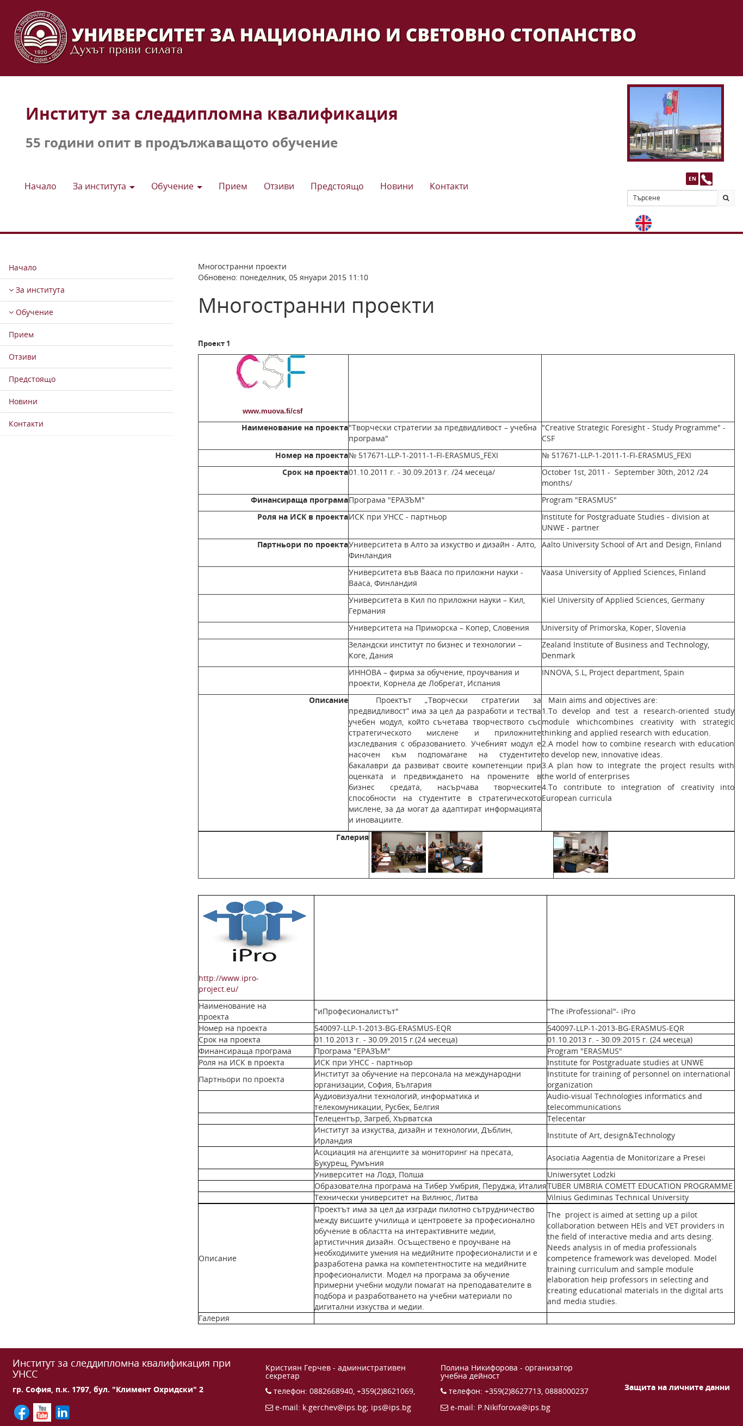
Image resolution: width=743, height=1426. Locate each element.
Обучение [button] (173, 186)
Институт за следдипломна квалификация (212, 113)
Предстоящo (32, 379)
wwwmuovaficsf (272, 411)
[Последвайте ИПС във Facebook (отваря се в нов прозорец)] (23, 1411)
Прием (21, 334)
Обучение (33, 312)
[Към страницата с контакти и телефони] (706, 178)
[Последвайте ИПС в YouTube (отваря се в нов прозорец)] (43, 1411)
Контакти (26, 423)
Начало (22, 267)
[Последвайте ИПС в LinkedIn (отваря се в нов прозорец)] (62, 1411)
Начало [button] (40, 186)
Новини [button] (396, 186)
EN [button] (692, 178)
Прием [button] (233, 186)
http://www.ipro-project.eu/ (250, 983)
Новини (23, 401)
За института (39, 290)
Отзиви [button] (279, 186)
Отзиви (22, 356)
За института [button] (100, 186)
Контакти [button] (449, 186)
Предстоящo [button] (337, 186)
